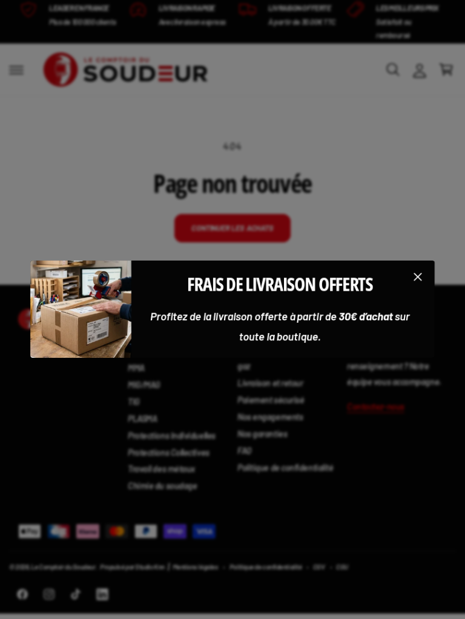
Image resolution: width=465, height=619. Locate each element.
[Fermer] (418, 277)
